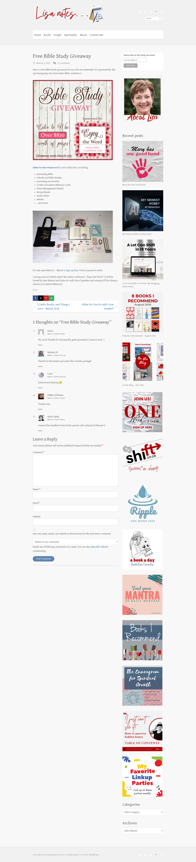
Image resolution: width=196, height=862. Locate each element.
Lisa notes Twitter (145, 12)
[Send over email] (51, 298)
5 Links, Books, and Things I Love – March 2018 (51, 306)
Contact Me (96, 35)
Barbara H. (52, 352)
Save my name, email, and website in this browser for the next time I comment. (72, 533)
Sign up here (72, 270)
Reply (40, 345)
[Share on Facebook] (35, 298)
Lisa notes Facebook (140, 12)
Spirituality (70, 35)
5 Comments (63, 63)
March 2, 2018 (43, 63)
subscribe (95, 546)
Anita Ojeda (53, 416)
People (57, 35)
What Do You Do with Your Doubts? (100, 306)
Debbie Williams (55, 395)
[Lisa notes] (68, 13)
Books (47, 35)
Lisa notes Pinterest (151, 12)
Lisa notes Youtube (156, 12)
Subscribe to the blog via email (139, 55)
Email (36, 503)
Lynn (50, 373)
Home (37, 35)
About (83, 35)
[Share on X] (40, 298)
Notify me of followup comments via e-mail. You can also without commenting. (70, 548)
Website (37, 516)
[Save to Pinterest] (46, 298)
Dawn (50, 331)
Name (36, 489)
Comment (38, 452)
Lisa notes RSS (161, 12)
